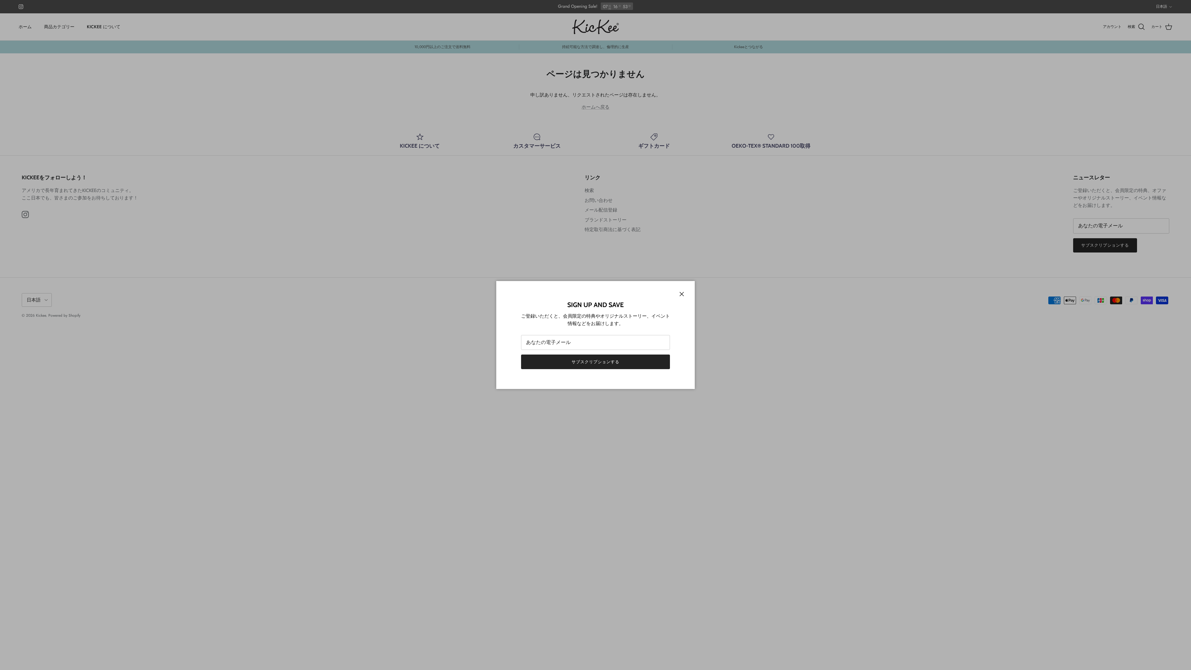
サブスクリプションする (595, 362)
